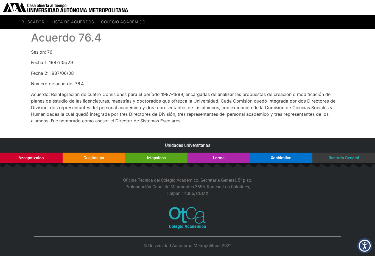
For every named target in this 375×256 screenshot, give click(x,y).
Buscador (33, 22)
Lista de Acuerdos (73, 22)
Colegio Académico (123, 22)
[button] (364, 245)
